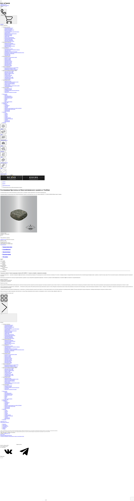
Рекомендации (7, 254)
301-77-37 (3, 4)
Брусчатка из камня (8, 65)
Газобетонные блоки (8, 35)
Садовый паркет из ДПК (9, 78)
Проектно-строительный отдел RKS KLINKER (13, 108)
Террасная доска (7, 55)
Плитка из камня (8, 59)
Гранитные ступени (8, 359)
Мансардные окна (8, 46)
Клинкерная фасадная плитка (10, 38)
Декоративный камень (9, 39)
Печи (5, 100)
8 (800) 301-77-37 (7, 433)
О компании (5, 103)
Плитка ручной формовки (9, 37)
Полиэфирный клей (8, 88)
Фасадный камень (8, 63)
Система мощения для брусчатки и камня (12, 85)
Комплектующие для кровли (10, 343)
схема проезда (3, 244)
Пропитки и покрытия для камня (10, 92)
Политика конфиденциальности (6, 435)
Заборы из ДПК (7, 74)
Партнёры (6, 106)
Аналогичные (6, 252)
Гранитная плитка (8, 60)
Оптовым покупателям (9, 118)
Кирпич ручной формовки (9, 29)
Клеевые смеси (7, 84)
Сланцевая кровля (8, 342)
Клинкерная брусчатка (9, 48)
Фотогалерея (5, 94)
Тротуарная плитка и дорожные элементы (12, 49)
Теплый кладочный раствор (10, 82)
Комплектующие (8, 79)
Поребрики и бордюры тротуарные (11, 51)
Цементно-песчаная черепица (10, 44)
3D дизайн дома (5, 102)
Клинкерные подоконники (9, 53)
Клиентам (4, 112)
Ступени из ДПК (8, 76)
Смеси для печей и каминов (10, 83)
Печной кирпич (7, 32)
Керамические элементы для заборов (11, 69)
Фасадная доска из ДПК (9, 72)
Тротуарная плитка (8, 393)
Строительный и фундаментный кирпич (12, 31)
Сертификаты (7, 105)
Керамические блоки (8, 34)
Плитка (6, 99)
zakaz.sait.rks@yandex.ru (4, 5)
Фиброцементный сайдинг (9, 41)
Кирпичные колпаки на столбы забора (11, 67)
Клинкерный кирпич (8, 28)
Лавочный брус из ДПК (9, 77)
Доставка (6, 115)
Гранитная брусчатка (8, 61)
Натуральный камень (8, 101)
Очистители (7, 91)
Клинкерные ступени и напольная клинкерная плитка (14, 52)
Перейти (2, 24)
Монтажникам (7, 111)
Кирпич (6, 95)
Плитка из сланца (8, 58)
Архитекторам (7, 110)
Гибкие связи (7, 36)
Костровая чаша (7, 54)
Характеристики (7, 247)
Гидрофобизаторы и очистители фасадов (12, 90)
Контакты (4, 122)
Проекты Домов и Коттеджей (10, 109)
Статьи (6, 410)
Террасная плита (8, 50)
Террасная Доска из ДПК (9, 71)
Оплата (6, 114)
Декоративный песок (8, 86)
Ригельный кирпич (8, 30)
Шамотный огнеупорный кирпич (11, 33)
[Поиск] (0, 1)
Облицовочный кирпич (9, 325)
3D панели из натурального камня (11, 57)
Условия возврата (8, 117)
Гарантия (6, 411)
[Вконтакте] (8, 455)
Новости (6, 104)
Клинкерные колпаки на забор (10, 68)
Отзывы (6, 116)
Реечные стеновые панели (9, 73)
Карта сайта (2, 434)
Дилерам (6, 107)
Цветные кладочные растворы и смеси (11, 81)
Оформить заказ (3, 239)
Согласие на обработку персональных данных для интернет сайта (12, 436)
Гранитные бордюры (8, 360)
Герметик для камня (8, 89)
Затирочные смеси (8, 378)
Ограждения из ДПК (8, 75)
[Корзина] (8, 20)
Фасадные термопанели (9, 40)
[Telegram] (24, 455)
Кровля (6, 98)
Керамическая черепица (9, 43)
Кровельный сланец (8, 64)
